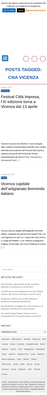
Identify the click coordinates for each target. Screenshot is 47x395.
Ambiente (27, 339)
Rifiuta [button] (20, 10)
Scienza (29, 364)
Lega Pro (12, 354)
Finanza (13, 349)
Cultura (12, 344)
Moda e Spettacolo (8, 359)
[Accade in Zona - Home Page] (23, 52)
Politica (34, 359)
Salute (15, 364)
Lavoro (4, 354)
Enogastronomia (32, 344)
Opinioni (26, 359)
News (19, 359)
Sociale (13, 369)
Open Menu (5, 58)
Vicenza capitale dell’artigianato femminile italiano (23, 189)
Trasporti (37, 369)
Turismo (4, 374)
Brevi (44, 339)
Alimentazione (16, 339)
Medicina (40, 354)
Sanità (22, 364)
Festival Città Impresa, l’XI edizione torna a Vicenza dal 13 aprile (20, 102)
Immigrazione (29, 349)
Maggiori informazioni (35, 10)
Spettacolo (22, 369)
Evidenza (5, 349)
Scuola (36, 364)
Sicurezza (5, 369)
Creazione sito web (37, 389)
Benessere (36, 339)
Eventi (4, 178)
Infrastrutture (40, 349)
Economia (5, 91)
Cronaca (5, 344)
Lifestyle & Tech (22, 354)
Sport (30, 369)
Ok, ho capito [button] (9, 10)
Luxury (33, 354)
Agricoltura (5, 339)
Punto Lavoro (6, 364)
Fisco (20, 349)
